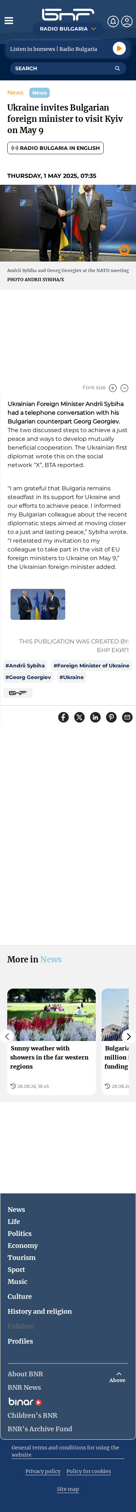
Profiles (20, 1341)
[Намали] (124, 388)
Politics (20, 1233)
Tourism (22, 1257)
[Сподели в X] (79, 717)
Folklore (21, 1326)
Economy (23, 1245)
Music (17, 1281)
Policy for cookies (88, 1471)
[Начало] (68, 15)
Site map (68, 1489)
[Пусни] (119, 48)
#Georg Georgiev (28, 677)
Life (14, 1221)
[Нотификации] (113, 21)
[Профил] (127, 21)
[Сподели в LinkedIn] (95, 717)
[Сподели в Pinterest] (111, 717)
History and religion (40, 1311)
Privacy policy (43, 1471)
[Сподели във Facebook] (63, 717)
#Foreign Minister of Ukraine (91, 665)
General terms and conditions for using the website (65, 1451)
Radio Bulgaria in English (60, 148)
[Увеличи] (112, 388)
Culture (20, 1296)
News (15, 92)
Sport (16, 1269)
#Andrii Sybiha (25, 665)
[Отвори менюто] (8, 20)
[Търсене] (117, 68)
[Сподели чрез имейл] (127, 717)
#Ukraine (71, 677)
